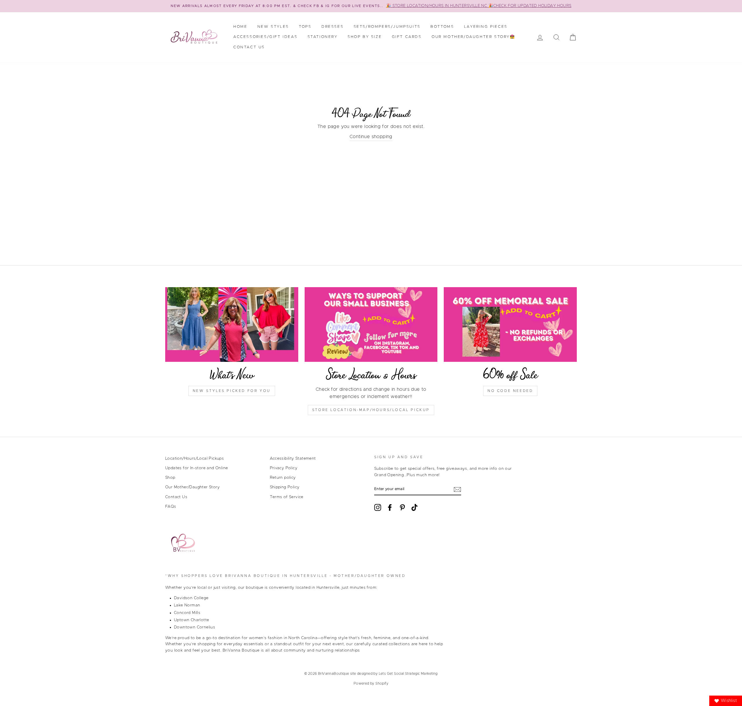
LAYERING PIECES (486, 27)
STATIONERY (323, 37)
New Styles (273, 27)
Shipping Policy (285, 487)
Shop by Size (365, 37)
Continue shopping (371, 136)
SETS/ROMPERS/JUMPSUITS (387, 27)
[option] (371, 6)
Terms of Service (286, 497)
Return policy (283, 478)
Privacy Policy (284, 468)
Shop (170, 478)
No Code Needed (510, 391)
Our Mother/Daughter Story (192, 487)
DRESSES (332, 27)
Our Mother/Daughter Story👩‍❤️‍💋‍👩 (473, 37)
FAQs (170, 507)
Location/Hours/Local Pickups (194, 458)
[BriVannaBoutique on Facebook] (389, 507)
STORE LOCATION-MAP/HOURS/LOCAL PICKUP (371, 410)
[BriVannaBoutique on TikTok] (414, 507)
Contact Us (249, 47)
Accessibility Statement (293, 458)
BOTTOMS (442, 27)
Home (240, 27)
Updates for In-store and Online (196, 468)
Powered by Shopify (371, 683)
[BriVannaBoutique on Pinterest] (402, 507)
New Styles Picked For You (232, 391)
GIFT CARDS (407, 37)
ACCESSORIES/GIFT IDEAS (265, 37)
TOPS (305, 27)
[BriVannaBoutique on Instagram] (377, 507)
